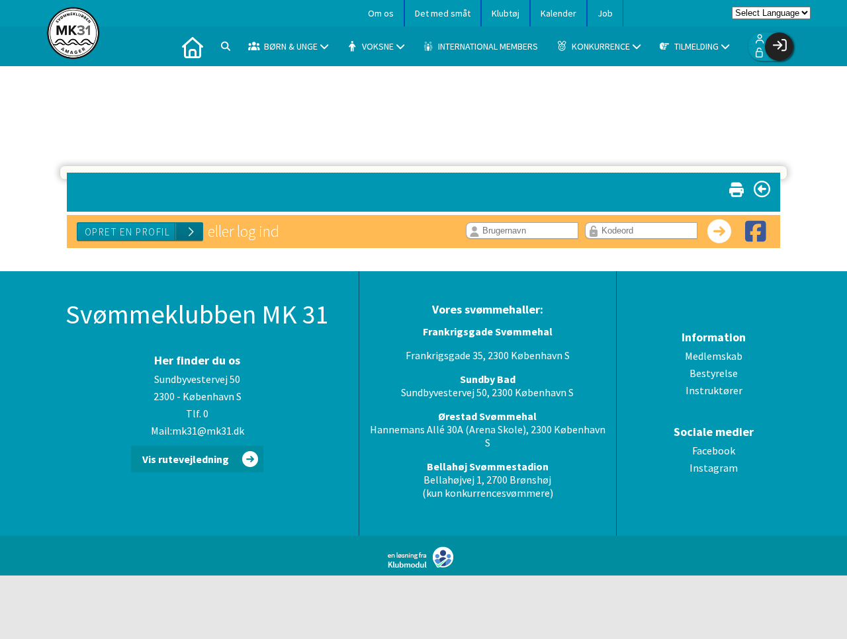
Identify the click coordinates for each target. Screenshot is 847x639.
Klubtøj (505, 13)
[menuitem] (192, 46)
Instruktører (714, 390)
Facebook (713, 450)
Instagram (714, 467)
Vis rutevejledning (185, 459)
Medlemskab (713, 355)
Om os (381, 13)
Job (605, 13)
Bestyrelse (714, 373)
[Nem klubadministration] (424, 565)
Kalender (558, 13)
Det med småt (442, 13)
